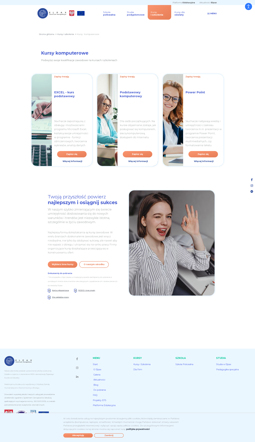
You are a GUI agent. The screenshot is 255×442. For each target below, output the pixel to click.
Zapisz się (71, 154)
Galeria (96, 374)
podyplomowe (135, 13)
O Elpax (97, 369)
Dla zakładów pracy (60, 297)
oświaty (179, 13)
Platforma (184, 2)
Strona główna (46, 34)
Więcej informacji (72, 161)
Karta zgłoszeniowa (60, 290)
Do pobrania (99, 390)
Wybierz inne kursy (62, 264)
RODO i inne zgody (86, 290)
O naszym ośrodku (94, 264)
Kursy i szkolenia (65, 34)
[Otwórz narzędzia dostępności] (248, 6)
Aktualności (208, 2)
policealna (109, 13)
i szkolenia (157, 13)
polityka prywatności (138, 429)
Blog (95, 385)
